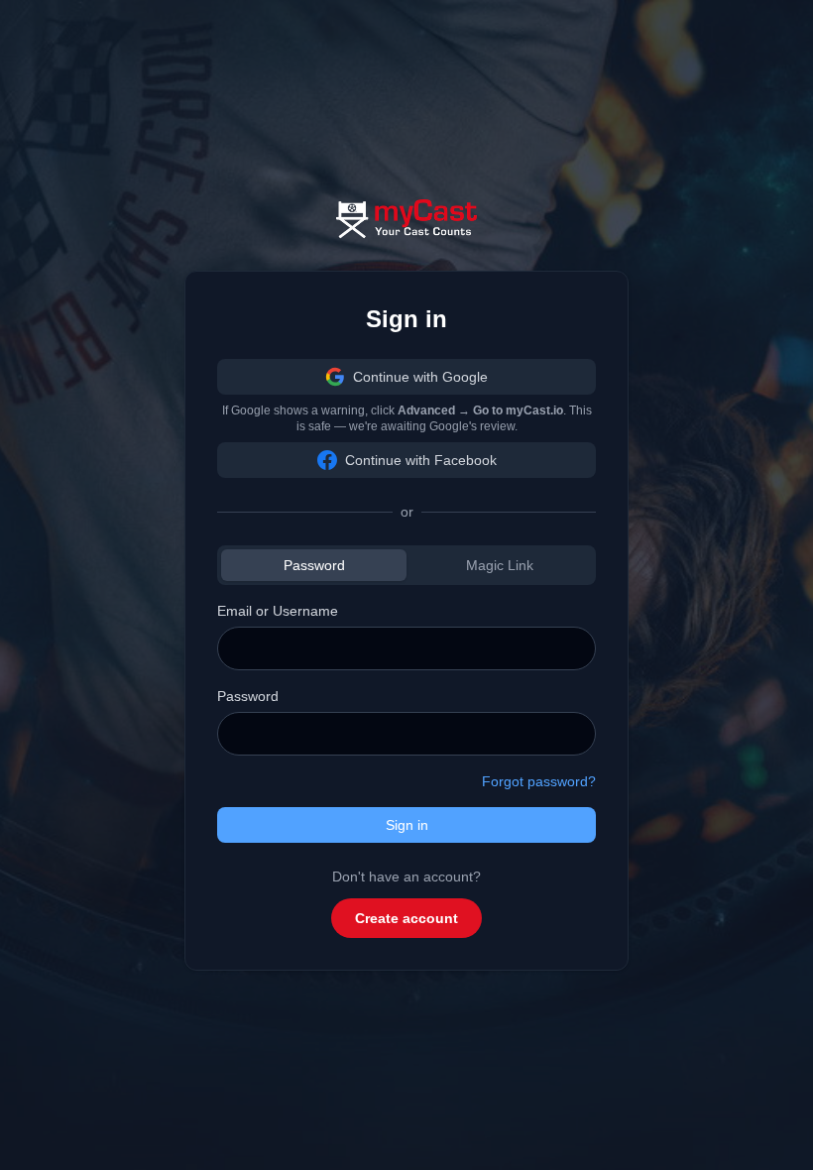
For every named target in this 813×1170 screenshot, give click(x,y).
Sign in (407, 825)
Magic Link (499, 565)
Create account (406, 918)
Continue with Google (420, 377)
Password (314, 565)
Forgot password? (539, 781)
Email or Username (277, 611)
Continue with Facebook (421, 460)
